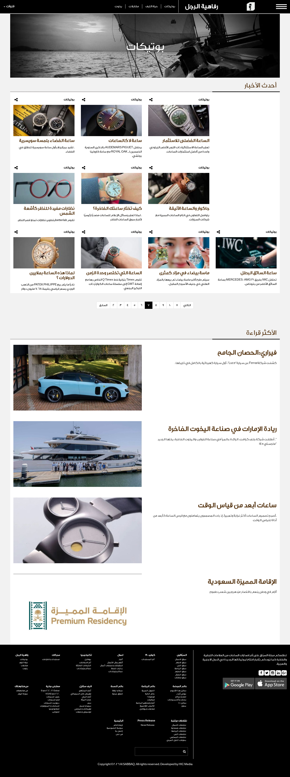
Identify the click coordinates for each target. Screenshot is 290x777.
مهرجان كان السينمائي (80, 694)
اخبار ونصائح (180, 697)
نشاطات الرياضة (178, 731)
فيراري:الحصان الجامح (247, 352)
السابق (103, 305)
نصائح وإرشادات (115, 671)
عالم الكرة (149, 694)
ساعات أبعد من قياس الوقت (237, 505)
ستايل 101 (182, 703)
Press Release (146, 720)
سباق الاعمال (180, 659)
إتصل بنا (119, 731)
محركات (56, 655)
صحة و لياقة (117, 691)
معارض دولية (53, 686)
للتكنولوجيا (54, 709)
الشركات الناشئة (83, 665)
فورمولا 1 (150, 697)
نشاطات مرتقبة (179, 720)
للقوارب (55, 712)
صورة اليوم (23, 694)
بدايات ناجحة (117, 668)
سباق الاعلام (181, 663)
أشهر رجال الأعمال (115, 663)
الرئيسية (118, 720)
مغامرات (150, 700)
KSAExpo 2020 (52, 694)
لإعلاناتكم (118, 725)
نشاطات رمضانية (178, 728)
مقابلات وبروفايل (146, 709)
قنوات (10, 6)
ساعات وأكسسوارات (177, 700)
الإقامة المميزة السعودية (242, 581)
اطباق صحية (117, 694)
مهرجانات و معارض (83, 709)
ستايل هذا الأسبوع (178, 691)
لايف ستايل (85, 686)
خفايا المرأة (86, 700)
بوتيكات (169, 6)
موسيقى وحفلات (83, 712)
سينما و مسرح (85, 706)
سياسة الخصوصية (115, 728)
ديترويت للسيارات (51, 703)
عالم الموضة (180, 686)
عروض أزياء (181, 694)
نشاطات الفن (180, 734)
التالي (187, 305)
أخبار (121, 659)
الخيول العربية (148, 691)
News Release (147, 725)
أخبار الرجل (86, 697)
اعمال (120, 655)
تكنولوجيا (86, 655)
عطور (183, 706)
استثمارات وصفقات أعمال (111, 665)
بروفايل (87, 659)
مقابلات (134, 6)
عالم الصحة (117, 686)
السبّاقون (182, 655)
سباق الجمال (180, 675)
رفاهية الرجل (201, 6)
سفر (89, 703)
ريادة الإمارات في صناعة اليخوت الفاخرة (222, 429)
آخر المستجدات (147, 659)
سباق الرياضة (180, 668)
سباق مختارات (180, 678)
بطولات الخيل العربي (176, 740)
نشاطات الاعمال (179, 725)
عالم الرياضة (148, 686)
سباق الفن (181, 665)
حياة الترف (151, 6)
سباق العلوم (180, 671)
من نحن (119, 734)
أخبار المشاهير (85, 691)
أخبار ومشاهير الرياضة (145, 703)
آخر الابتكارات (85, 663)
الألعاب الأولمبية (147, 706)
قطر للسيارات (53, 700)
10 (170, 305)
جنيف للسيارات (52, 697)
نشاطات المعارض (178, 737)
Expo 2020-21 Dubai (50, 691)
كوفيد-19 (150, 655)
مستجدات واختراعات (50, 659)
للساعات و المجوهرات (49, 706)
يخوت (118, 6)
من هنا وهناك (21, 686)
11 (177, 305)
